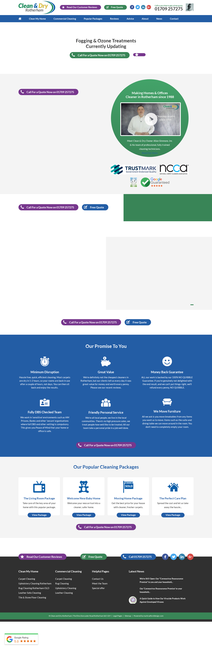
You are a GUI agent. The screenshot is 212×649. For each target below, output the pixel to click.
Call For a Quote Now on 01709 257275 (101, 55)
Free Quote (95, 556)
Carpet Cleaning (26, 578)
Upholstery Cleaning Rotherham (34, 583)
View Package (39, 515)
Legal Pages (117, 616)
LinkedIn (143, 7)
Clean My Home (37, 18)
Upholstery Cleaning (65, 588)
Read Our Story (150, 152)
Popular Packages (93, 18)
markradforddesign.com (153, 616)
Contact (174, 18)
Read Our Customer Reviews (44, 556)
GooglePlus (149, 7)
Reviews (114, 18)
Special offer (98, 588)
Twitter (137, 7)
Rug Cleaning (62, 583)
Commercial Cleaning (65, 18)
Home (21, 18)
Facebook (132, 7)
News (159, 18)
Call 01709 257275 (140, 556)
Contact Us (98, 578)
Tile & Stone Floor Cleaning (32, 597)
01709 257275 (169, 8)
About (145, 18)
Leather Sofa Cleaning (29, 592)
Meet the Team (99, 583)
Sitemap (128, 616)
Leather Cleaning (64, 592)
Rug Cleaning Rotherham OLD (33, 588)
